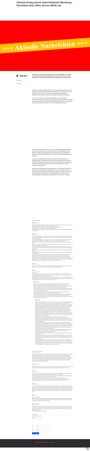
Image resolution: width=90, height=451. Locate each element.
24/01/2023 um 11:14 (37, 264)
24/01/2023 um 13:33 (37, 352)
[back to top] (87, 448)
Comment (33, 417)
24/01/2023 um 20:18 (37, 384)
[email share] (19, 76)
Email (33, 428)
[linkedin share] (23, 76)
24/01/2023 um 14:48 (39, 282)
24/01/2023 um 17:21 (40, 300)
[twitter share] (17, 76)
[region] (45, 13)
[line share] (26, 76)
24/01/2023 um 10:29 (37, 223)
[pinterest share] (21, 76)
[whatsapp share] (24, 76)
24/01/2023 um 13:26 (37, 271)
